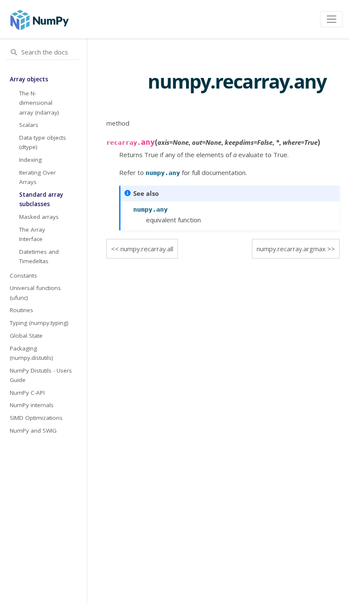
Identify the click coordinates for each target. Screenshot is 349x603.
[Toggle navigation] (331, 19)
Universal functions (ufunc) (35, 292)
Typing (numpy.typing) (39, 323)
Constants (23, 275)
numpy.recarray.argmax (291, 248)
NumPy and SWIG (33, 430)
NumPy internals (32, 405)
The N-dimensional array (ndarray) (39, 102)
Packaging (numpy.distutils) (31, 353)
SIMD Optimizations (36, 418)
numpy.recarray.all (146, 248)
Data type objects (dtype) (42, 142)
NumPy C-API (27, 392)
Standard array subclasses (41, 199)
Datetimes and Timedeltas (39, 256)
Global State (26, 335)
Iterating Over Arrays (37, 177)
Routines (21, 310)
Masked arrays (39, 217)
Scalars (28, 125)
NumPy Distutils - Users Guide (41, 375)
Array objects (29, 79)
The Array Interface (32, 234)
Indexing (30, 160)
